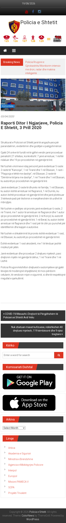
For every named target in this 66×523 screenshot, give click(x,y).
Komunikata (7, 106)
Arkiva (11, 447)
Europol (12, 476)
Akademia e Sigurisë (19, 453)
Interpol (12, 470)
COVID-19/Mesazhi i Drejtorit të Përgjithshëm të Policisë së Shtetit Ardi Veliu (30, 315)
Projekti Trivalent (17, 493)
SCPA (11, 487)
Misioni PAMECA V (18, 481)
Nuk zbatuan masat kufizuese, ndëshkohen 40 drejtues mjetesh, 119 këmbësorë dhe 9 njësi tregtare (37, 331)
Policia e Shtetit (38, 22)
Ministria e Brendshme (20, 459)
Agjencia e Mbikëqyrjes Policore (25, 464)
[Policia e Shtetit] (5, 50)
